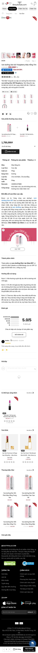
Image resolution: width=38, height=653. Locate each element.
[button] (7, 3)
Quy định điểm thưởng (8, 586)
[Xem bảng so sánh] (35, 114)
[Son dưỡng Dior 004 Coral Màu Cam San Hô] (25, 101)
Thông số (5, 160)
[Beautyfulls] (3, 13)
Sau (33, 61)
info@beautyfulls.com (27, 641)
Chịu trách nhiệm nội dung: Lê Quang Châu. (17, 639)
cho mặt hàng (6, 146)
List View (14, 91)
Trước (27, 61)
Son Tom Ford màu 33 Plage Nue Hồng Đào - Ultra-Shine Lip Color (9, 455)
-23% (16, 504)
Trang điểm (12, 8)
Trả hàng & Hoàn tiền (26, 589)
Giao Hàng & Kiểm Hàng (28, 586)
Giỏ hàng (18, 649)
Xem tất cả (29, 392)
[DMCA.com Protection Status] (9, 563)
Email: (18, 641)
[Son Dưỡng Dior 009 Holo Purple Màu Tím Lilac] (31, 96)
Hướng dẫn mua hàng (8, 590)
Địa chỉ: (4, 630)
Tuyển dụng (5, 583)
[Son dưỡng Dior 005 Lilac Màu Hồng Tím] (18, 101)
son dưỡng (16, 207)
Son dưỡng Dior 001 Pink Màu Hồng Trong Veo (9, 495)
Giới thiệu (4, 574)
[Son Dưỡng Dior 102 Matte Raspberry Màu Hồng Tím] (4, 96)
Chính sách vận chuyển (27, 582)
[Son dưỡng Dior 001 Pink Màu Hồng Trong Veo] (31, 101)
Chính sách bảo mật (26, 592)
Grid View (6, 91)
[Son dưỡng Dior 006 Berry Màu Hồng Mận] (11, 101)
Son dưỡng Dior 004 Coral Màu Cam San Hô (28, 495)
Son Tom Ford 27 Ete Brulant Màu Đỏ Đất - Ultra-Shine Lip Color (28, 455)
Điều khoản (5, 580)
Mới (8, 17)
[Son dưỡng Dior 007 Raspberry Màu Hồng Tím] (4, 106)
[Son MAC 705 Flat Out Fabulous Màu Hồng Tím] (9, 405)
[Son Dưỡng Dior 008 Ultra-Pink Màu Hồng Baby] (4, 101)
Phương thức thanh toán (28, 579)
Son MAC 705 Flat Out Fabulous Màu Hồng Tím (9, 416)
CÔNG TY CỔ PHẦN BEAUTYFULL (19, 628)
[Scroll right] (35, 160)
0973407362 (12, 641)
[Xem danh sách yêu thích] (31, 114)
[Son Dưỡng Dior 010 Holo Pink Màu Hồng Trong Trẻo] (25, 96)
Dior (3, 61)
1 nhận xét (10, 422)
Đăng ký (30, 612)
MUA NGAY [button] (29, 649)
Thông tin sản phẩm (18, 160)
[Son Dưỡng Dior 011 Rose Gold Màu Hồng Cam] (18, 96)
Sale (16, 398)
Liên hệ (3, 577)
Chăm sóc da (22, 8)
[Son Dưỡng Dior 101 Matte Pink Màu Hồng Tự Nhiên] (11, 96)
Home (4, 8)
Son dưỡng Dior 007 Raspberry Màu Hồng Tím (14, 134)
